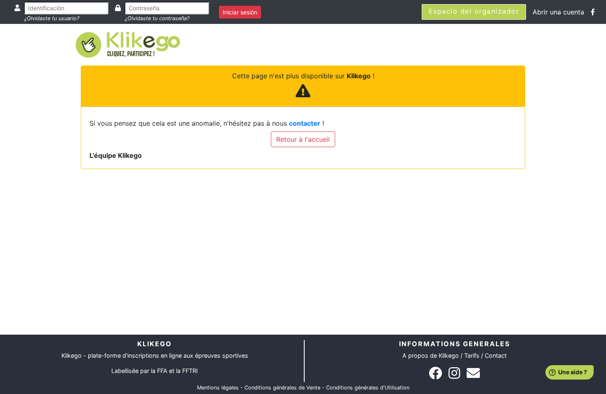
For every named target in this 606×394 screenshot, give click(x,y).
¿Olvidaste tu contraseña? (157, 18)
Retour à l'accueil (303, 139)
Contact (496, 355)
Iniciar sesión (240, 12)
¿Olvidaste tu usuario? (51, 18)
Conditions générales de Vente (282, 388)
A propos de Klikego (430, 355)
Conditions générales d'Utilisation (367, 388)
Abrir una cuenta (558, 12)
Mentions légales (218, 388)
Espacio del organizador (474, 11)
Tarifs (471, 355)
